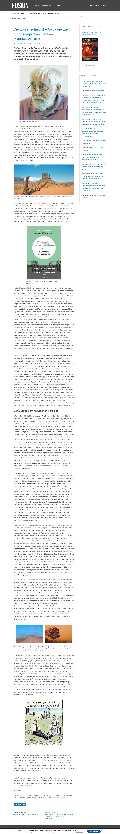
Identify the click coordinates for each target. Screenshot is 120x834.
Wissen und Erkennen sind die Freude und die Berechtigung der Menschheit (93, 176)
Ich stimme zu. (94, 831)
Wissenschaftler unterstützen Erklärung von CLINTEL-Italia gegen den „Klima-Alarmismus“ (94, 121)
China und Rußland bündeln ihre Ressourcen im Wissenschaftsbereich (92, 157)
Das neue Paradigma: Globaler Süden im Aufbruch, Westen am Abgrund (94, 83)
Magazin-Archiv (34, 13)
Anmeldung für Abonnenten (98, 5)
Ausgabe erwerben (88, 65)
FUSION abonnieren (19, 19)
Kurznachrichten (98, 90)
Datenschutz (79, 832)
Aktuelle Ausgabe (18, 13)
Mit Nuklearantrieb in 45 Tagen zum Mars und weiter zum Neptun (94, 166)
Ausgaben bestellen (51, 13)
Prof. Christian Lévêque (36, 43)
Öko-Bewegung (19, 804)
